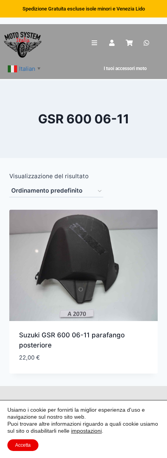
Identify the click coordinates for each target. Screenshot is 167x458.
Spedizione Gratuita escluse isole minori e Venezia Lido (84, 9)
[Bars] (94, 43)
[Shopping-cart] (129, 43)
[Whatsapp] (146, 43)
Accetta (23, 445)
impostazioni (86, 431)
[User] (112, 43)
